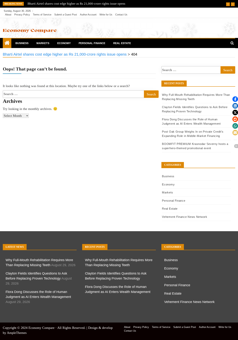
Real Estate (122, 43)
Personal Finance (92, 43)
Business (21, 43)
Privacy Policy (22, 14)
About (8, 14)
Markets (42, 43)
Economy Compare (41, 328)
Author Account (88, 14)
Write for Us (105, 14)
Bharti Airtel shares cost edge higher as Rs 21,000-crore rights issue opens (76, 3)
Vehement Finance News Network (184, 216)
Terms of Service (42, 14)
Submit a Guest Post (65, 14)
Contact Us (121, 14)
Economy (64, 43)
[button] (235, 99)
